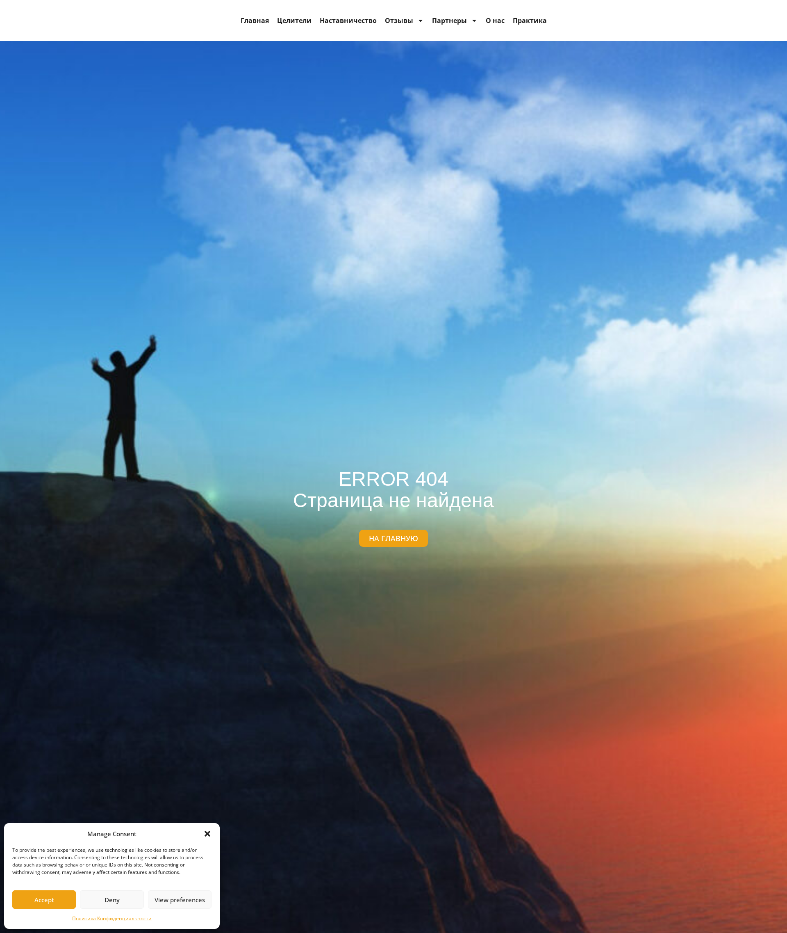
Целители (294, 20)
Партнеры (449, 20)
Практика (530, 20)
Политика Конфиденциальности (112, 918)
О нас (495, 20)
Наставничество (348, 20)
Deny (112, 900)
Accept (44, 900)
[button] (207, 834)
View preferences (180, 900)
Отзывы (399, 20)
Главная (255, 20)
